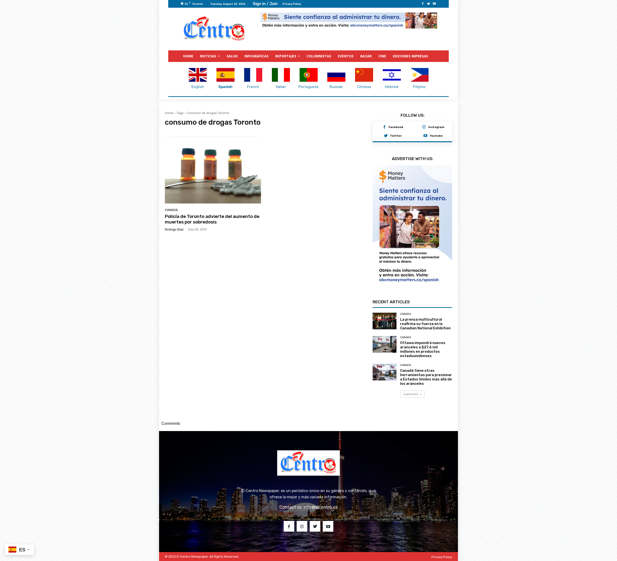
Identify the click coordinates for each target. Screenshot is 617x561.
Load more (410, 394)
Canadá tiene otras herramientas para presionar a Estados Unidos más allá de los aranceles (426, 377)
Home (169, 113)
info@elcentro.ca (320, 507)
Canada (171, 209)
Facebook (396, 127)
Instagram (436, 127)
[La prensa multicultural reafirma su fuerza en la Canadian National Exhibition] (384, 321)
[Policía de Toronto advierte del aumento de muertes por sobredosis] (213, 169)
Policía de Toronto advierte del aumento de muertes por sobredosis (212, 219)
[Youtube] (434, 4)
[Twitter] (428, 4)
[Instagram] (424, 127)
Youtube (436, 135)
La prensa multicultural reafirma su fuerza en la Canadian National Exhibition (425, 323)
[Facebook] (423, 4)
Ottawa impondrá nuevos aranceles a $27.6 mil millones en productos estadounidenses (422, 349)
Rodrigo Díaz (174, 229)
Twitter (396, 135)
